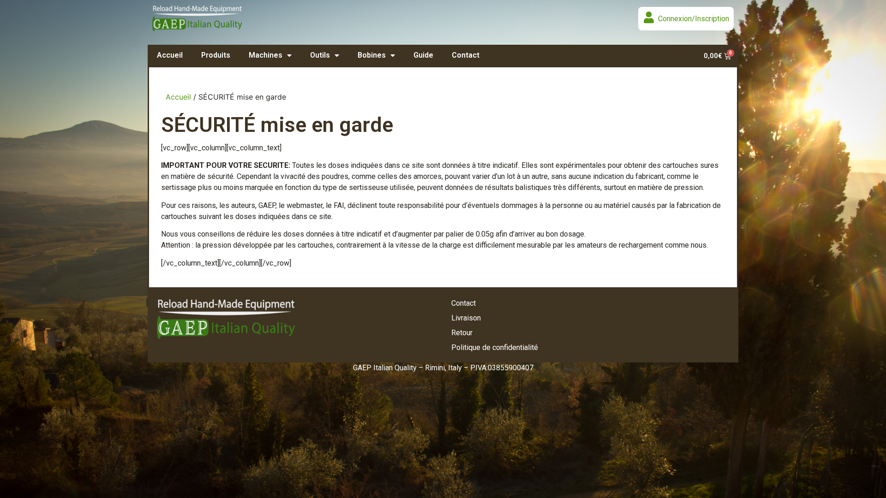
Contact (465, 55)
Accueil (170, 55)
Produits (215, 55)
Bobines (372, 55)
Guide (423, 55)
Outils (320, 55)
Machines (265, 55)
